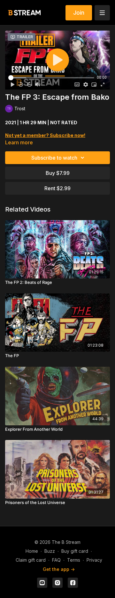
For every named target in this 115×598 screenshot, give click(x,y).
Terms (73, 560)
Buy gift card (74, 551)
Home (32, 551)
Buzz (49, 551)
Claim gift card (31, 560)
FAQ (56, 560)
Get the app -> (59, 569)
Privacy (94, 560)
